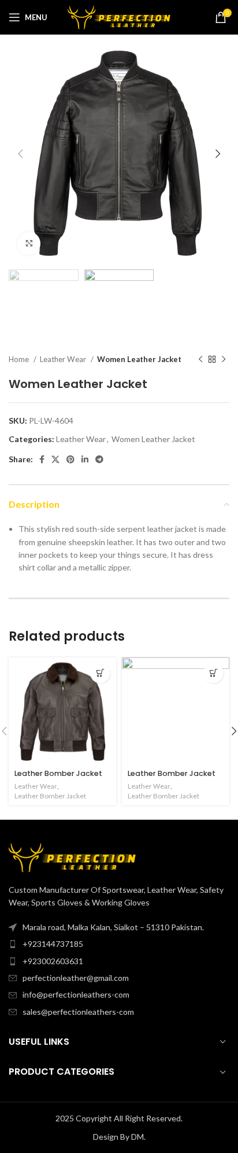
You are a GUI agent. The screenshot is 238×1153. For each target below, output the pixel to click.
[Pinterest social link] (70, 459)
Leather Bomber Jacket (58, 773)
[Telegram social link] (99, 459)
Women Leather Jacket (139, 359)
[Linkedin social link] (85, 459)
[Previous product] (200, 359)
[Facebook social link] (42, 459)
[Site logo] (119, 16)
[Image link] (72, 856)
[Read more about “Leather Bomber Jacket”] (100, 673)
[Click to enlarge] (28, 243)
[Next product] (223, 359)
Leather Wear (64, 359)
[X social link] (55, 459)
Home (20, 359)
